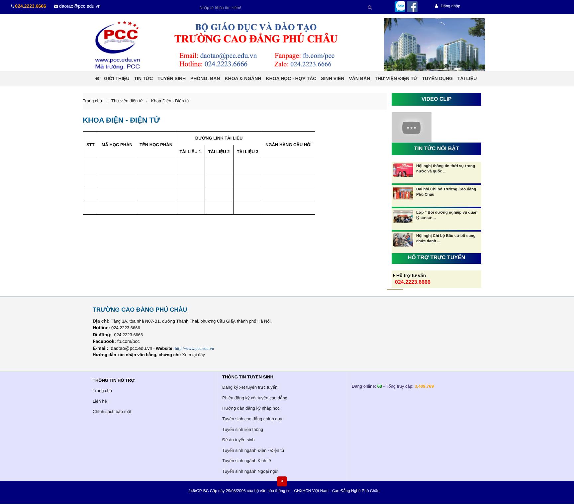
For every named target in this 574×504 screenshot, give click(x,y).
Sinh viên (332, 78)
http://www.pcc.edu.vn (194, 348)
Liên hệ (100, 401)
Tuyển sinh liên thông (242, 429)
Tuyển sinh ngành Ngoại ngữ (250, 471)
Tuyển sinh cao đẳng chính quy (252, 418)
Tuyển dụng (437, 78)
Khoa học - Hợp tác (291, 78)
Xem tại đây (193, 354)
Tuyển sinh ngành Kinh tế (246, 460)
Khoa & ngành (243, 78)
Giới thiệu (117, 78)
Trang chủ (102, 390)
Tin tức (143, 78)
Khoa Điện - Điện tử (170, 100)
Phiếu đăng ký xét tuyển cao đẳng (254, 397)
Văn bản (359, 78)
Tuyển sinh (171, 78)
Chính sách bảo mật (112, 411)
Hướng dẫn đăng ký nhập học (251, 408)
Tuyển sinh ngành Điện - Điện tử (253, 450)
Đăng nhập (449, 6)
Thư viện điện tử (396, 78)
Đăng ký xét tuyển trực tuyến (249, 387)
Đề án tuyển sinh (238, 439)
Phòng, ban (205, 78)
